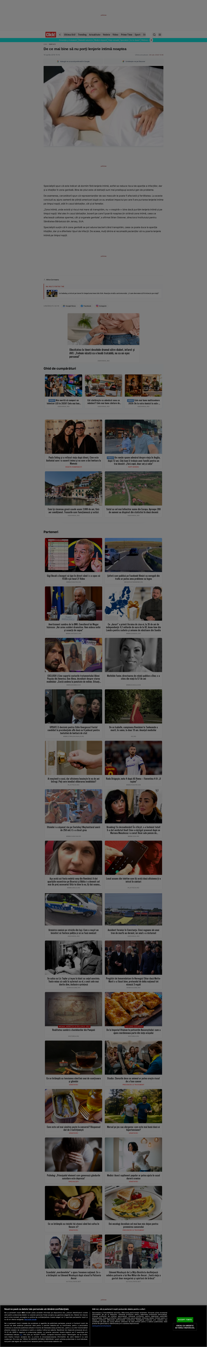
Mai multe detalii (30, 1319)
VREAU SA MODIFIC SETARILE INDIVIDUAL (185, 1327)
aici (21, 1334)
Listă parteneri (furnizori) (101, 1326)
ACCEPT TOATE (185, 1320)
